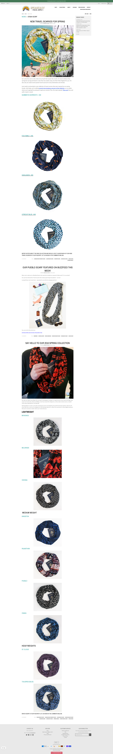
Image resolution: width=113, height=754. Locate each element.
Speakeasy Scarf (64, 258)
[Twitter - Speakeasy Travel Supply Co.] (85, 13)
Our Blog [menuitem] (75, 7)
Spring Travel (56, 718)
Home (23, 13)
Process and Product (47, 734)
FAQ (65, 732)
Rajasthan (26, 548)
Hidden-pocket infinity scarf (39, 258)
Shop (48, 730)
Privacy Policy (65, 736)
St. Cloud (25, 649)
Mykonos (25, 415)
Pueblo (24, 581)
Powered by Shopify (56, 750)
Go (90, 734)
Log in (99, 3)
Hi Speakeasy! (32, 732)
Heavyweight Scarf (40, 717)
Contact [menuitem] (88, 7)
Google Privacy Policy (65, 734)
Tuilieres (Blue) (28, 682)
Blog (47, 733)
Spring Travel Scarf (63, 718)
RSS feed (77, 34)
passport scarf (57, 258)
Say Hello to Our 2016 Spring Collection (47, 343)
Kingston (25, 516)
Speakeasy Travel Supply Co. (58, 748)
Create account (103, 3)
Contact (65, 737)
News (26, 13)
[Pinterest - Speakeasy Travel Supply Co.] (90, 13)
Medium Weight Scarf (69, 717)
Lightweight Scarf (49, 258)
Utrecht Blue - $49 (29, 214)
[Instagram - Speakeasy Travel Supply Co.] (88, 13)
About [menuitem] (68, 7)
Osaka (24, 613)
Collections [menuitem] (62, 7)
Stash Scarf (71, 258)
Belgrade (25, 448)
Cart (110, 3)
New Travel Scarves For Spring (47, 21)
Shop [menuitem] (56, 7)
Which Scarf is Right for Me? (47, 732)
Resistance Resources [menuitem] (85, 9)
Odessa (24, 480)
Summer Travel (70, 260)
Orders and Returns (65, 730)
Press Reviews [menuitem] (81, 7)
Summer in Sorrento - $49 (31, 95)
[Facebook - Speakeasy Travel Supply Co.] (87, 13)
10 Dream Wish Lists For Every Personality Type (32, 332)
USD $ (8, 3)
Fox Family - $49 (27, 136)
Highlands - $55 (27, 175)
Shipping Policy (65, 733)
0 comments (24, 258)
